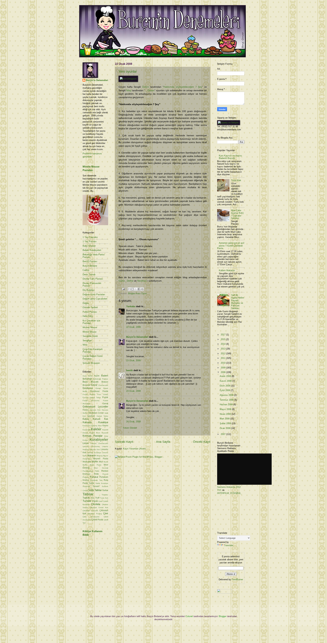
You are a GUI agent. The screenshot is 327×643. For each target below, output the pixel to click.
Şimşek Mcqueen (91, 363)
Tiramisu (105, 495)
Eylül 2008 (225, 390)
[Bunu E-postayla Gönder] (129, 289)
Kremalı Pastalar (93, 435)
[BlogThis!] (132, 289)
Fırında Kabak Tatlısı (92, 397)
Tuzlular (87, 500)
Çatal (100, 501)
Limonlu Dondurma (91, 446)
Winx (85, 345)
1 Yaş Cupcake (90, 237)
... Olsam (149, 90)
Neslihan (142, 281)
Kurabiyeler (99, 439)
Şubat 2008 (226, 423)
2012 (223, 353)
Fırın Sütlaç (102, 394)
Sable (91, 483)
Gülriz (122, 281)
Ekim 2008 (225, 385)
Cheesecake (103, 385)
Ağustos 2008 (227, 395)
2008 (223, 372)
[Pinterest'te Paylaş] (142, 289)
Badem (104, 375)
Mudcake (87, 462)
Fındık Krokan (89, 394)
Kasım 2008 (226, 381)
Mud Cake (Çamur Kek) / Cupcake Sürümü (237, 214)
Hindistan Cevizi (96, 413)
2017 (223, 334)
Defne (130, 281)
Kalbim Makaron (227, 270)
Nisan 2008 (225, 414)
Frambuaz (95, 391)
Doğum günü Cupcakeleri (95, 298)
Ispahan (91, 416)
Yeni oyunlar (128, 71)
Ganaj (105, 404)
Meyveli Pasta (100, 459)
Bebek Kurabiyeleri (92, 250)
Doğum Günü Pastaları (94, 294)
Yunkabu (130, 306)
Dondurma (88, 388)
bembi (129, 370)
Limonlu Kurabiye (94, 453)
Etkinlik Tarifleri (90, 307)
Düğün (86, 303)
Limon (86, 443)
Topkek (86, 497)
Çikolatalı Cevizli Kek (99, 507)
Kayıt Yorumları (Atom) (134, 448)
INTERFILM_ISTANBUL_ (229, 493)
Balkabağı (87, 379)
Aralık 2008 (226, 376)
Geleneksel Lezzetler (95, 406)
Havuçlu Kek (95, 410)
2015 (223, 339)
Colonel (189, 616)
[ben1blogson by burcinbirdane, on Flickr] (128, 78)
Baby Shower (89, 246)
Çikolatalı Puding (95, 514)
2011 (223, 358)
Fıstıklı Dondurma (91, 400)
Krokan (85, 440)
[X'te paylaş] (135, 289)
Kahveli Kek (100, 419)
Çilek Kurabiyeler (91, 517)
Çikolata (95, 504)
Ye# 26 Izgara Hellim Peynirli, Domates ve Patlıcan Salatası (237, 302)
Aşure (96, 376)
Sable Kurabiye (102, 483)
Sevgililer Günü (90, 336)
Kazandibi (86, 430)
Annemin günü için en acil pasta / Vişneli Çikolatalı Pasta (230, 246)
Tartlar (105, 490)
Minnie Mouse (89, 332)
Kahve (86, 419)
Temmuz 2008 (227, 400)
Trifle (93, 498)
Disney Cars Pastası (93, 278)
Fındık (105, 391)
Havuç (86, 410)
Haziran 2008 (226, 404)
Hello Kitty (88, 316)
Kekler (96, 429)
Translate (228, 545)
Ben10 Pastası (90, 261)
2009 (223, 367)
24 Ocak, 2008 (133, 421)
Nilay (128, 90)
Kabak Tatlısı (102, 416)
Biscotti (94, 382)
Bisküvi (105, 382)
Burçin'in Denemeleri (137, 337)
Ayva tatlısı (87, 376)
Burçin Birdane (90, 266)
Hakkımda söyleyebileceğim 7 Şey (183, 87)
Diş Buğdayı (89, 290)
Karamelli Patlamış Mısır (92, 426)
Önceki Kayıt (201, 441)
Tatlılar (88, 494)
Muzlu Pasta (95, 465)
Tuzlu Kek (104, 498)
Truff (97, 498)
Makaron (91, 455)
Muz (101, 462)
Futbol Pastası (90, 312)
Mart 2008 (225, 418)
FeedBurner (237, 579)
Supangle (86, 486)
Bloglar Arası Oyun (137, 293)
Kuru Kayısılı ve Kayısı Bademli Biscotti (230, 156)
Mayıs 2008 (226, 409)
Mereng (100, 456)
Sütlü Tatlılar (95, 490)
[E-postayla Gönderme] (123, 289)
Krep (106, 436)
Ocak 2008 (225, 428)
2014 (223, 344)
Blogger (222, 616)
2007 (223, 434)
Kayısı (105, 426)
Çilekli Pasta (97, 520)
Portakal (94, 477)
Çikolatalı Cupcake (90, 511)
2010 (223, 363)
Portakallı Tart (96, 480)
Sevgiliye (87, 340)
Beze (85, 382)
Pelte (96, 474)
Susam (96, 486)
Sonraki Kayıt (124, 441)
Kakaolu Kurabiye (95, 422)
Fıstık (105, 397)
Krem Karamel (102, 433)
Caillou (86, 270)
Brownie (86, 385)
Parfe (97, 471)
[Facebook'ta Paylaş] (139, 289)
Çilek (105, 513)
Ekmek (98, 388)
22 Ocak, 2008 (133, 327)
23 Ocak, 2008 (133, 360)
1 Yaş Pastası (90, 241)
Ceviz (94, 384)
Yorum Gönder (130, 428)
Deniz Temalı (89, 274)
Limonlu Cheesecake (99, 443)
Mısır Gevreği (101, 468)
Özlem (145, 87)
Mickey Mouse (90, 327)
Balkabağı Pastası (100, 379)
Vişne (95, 501)
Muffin (95, 461)
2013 (223, 348)
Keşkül (92, 433)
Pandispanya (88, 471)
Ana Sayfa (163, 441)
